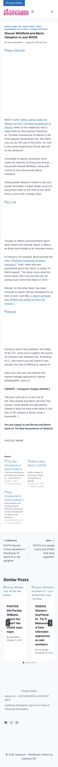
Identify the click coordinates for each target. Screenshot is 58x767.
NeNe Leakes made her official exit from (28, 123)
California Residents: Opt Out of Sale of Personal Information (27, 707)
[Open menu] (52, 12)
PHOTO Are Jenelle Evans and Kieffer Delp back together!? (44, 548)
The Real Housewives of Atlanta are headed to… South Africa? (14, 475)
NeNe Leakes (29, 26)
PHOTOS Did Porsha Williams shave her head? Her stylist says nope (14, 619)
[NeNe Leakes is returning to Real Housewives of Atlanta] (38, 465)
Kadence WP (29, 758)
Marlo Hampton (13, 26)
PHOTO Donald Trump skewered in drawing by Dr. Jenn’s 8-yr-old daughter (14, 550)
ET (8, 360)
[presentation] (14, 593)
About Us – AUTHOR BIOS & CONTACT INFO (27, 698)
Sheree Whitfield (39, 29)
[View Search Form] (32, 11)
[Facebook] (5, 722)
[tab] (23, 662)
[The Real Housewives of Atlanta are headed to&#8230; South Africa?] (15, 465)
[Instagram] (16, 722)
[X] (11, 722)
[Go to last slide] (8, 623)
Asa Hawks (15, 637)
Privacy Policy (14, 2)
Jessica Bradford (15, 42)
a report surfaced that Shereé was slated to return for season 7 (28, 299)
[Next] (50, 623)
